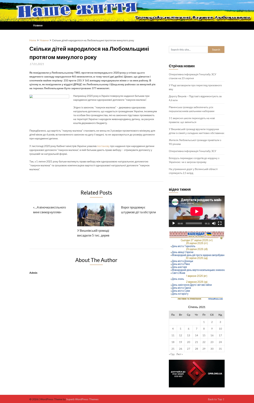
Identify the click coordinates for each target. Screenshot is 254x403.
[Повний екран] (220, 223)
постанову (103, 146)
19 (180, 342)
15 (203, 335)
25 (172, 348)
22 (203, 342)
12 (180, 335)
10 (220, 328)
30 (211, 348)
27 (188, 348)
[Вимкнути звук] (214, 223)
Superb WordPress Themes (82, 399)
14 (196, 335)
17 (220, 335)
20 (188, 342)
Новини (38, 25)
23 (211, 342)
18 (172, 342)
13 (188, 335)
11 (172, 335)
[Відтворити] (174, 223)
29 (203, 348)
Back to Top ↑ (216, 399)
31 (220, 348)
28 (196, 348)
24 (220, 342)
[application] (197, 211)
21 (196, 342)
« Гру (172, 354)
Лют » (179, 354)
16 (211, 335)
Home (32, 40)
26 (180, 348)
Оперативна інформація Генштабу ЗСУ (192, 151)
